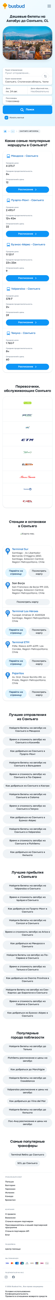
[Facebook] (14, 1277)
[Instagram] (6, 1277)
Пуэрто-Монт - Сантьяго (27, 200)
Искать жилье (16, 118)
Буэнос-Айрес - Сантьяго (28, 245)
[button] (45, 76)
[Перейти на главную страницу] (14, 6)
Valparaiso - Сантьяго (25, 289)
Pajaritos (18, 673)
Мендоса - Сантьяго (24, 156)
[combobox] (27, 72)
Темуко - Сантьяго (23, 333)
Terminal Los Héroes (25, 611)
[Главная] (5, 131)
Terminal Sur (20, 549)
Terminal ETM (20, 642)
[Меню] (49, 6)
